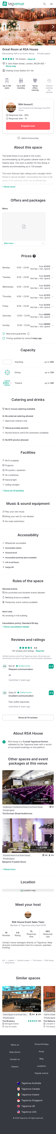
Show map (11, 66)
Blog (41, 1059)
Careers (14, 1067)
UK (3, 960)
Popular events (41, 1073)
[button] (44, 4)
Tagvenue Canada (30, 1088)
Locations (41, 1066)
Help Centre (14, 1052)
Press (41, 1051)
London (11, 960)
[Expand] (51, 4)
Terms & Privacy (41, 1044)
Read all (31, 59)
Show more (9, 869)
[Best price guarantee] (28, 334)
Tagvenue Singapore (32, 1100)
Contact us (15, 1059)
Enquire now (28, 125)
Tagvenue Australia (31, 1083)
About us (15, 1045)
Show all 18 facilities (14, 490)
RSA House (33, 733)
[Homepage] (13, 4)
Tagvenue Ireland (30, 1094)
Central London (23, 960)
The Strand (37, 960)
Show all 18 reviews (28, 717)
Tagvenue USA (28, 1111)
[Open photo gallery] (28, 26)
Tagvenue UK (28, 1106)
